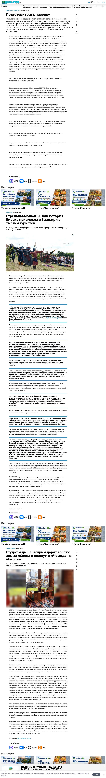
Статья (4, 6)
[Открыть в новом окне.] (13, 181)
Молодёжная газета (24, 738)
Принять (96, 774)
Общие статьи (10, 548)
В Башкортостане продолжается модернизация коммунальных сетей (60, 6)
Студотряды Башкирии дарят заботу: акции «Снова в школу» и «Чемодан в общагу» (34, 6)
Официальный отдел (12, 10)
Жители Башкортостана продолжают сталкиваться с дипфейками (85, 6)
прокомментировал (54, 318)
